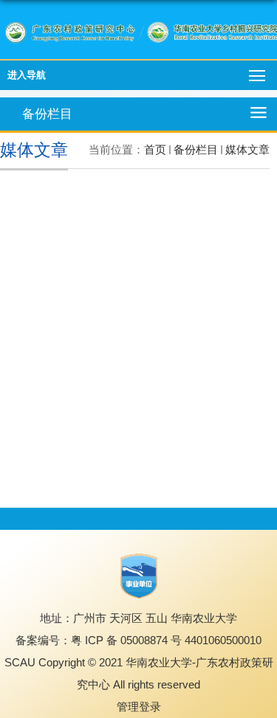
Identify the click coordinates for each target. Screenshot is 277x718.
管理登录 (139, 706)
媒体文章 (247, 149)
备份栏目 (196, 149)
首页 (155, 149)
